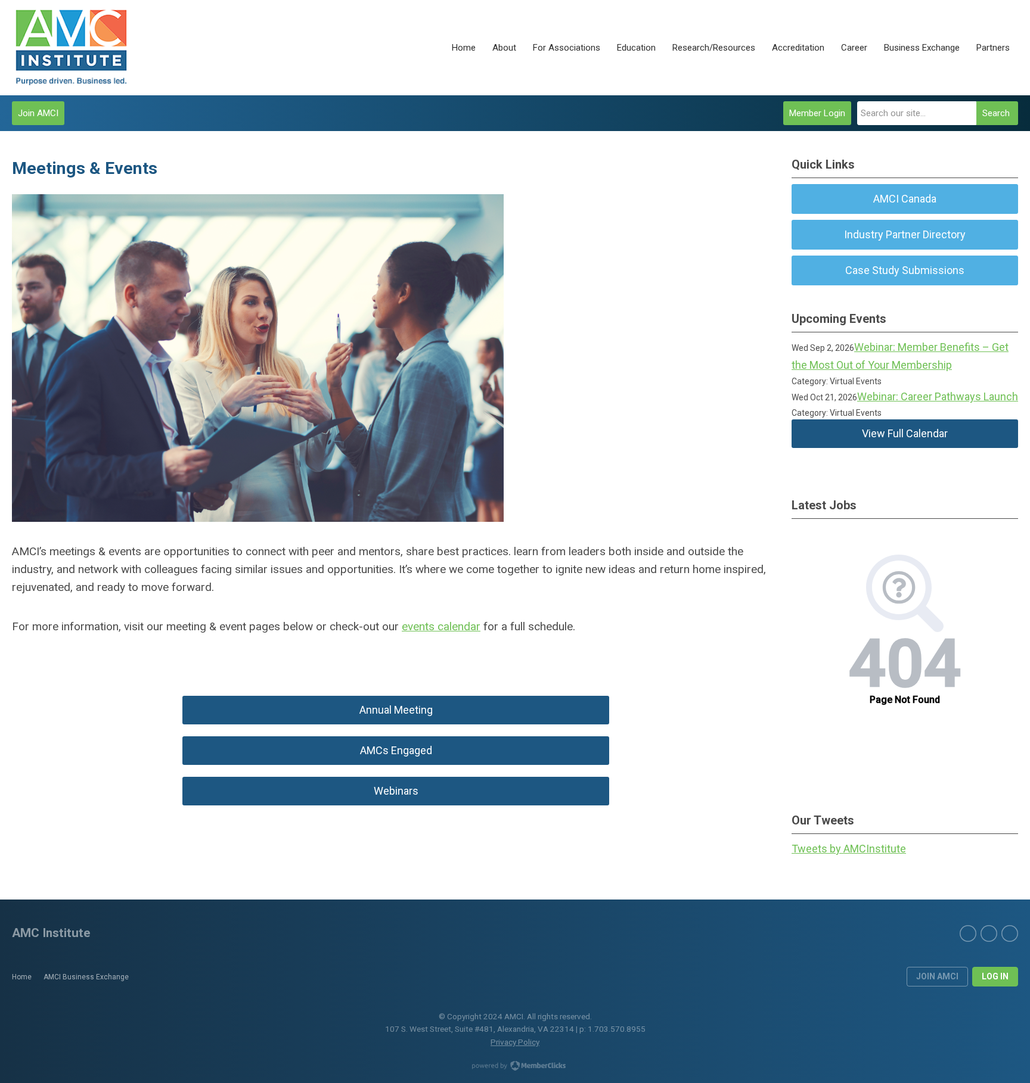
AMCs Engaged (396, 750)
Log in (995, 976)
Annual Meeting (396, 710)
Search (996, 113)
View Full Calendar (905, 433)
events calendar (441, 626)
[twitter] (968, 933)
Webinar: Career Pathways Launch (937, 396)
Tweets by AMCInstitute (849, 848)
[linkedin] (989, 933)
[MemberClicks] (71, 47)
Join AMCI (38, 113)
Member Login (817, 113)
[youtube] (1009, 933)
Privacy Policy (515, 1042)
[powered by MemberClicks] (515, 1067)
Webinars (396, 791)
